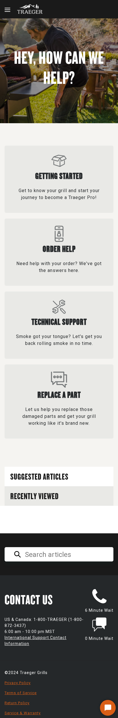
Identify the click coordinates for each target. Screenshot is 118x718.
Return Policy (17, 703)
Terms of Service (21, 693)
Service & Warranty (23, 713)
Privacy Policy (18, 683)
